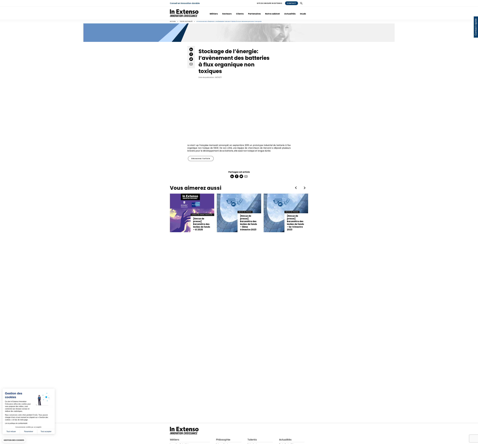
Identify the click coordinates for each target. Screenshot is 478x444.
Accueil (173, 21)
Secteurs (227, 13)
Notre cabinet (272, 13)
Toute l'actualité (186, 21)
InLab (303, 13)
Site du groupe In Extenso (269, 3)
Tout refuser (11, 431)
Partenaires (254, 13)
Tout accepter (46, 431)
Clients (240, 13)
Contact (291, 3)
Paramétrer (28, 431)
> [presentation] (296, 187)
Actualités (290, 13)
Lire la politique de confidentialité (16, 423)
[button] (14, 440)
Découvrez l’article (200, 158)
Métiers (214, 13)
